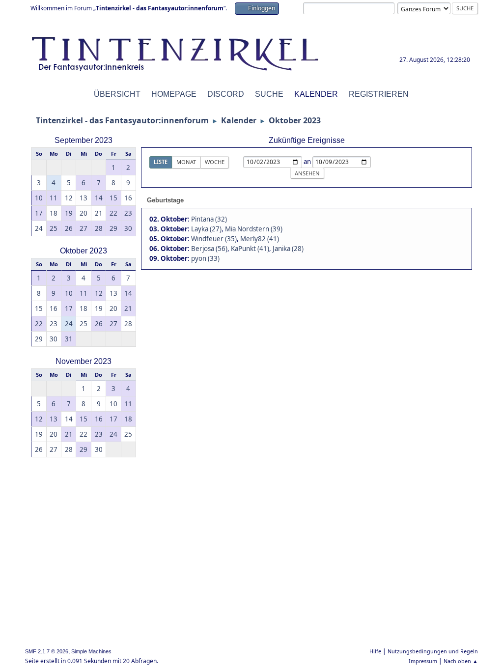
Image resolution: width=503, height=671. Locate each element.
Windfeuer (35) (214, 238)
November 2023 (84, 361)
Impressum (423, 661)
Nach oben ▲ (461, 661)
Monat (186, 162)
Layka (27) (206, 228)
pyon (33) (205, 258)
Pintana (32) (209, 219)
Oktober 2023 (83, 251)
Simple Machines (91, 651)
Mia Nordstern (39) (253, 228)
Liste (161, 162)
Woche (214, 162)
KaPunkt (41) (250, 248)
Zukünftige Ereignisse (307, 140)
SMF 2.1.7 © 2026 (46, 651)
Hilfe (375, 651)
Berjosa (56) (209, 248)
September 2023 (83, 140)
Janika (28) (288, 248)
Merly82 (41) (259, 238)
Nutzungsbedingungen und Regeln (433, 651)
